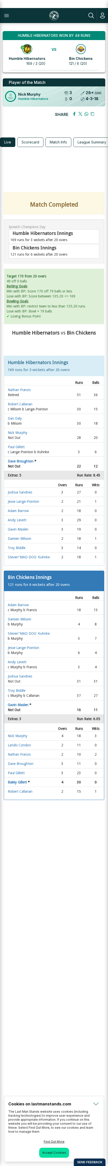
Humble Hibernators (27, 58)
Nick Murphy (29, 94)
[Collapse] (96, 1104)
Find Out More (54, 1141)
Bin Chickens (81, 58)
